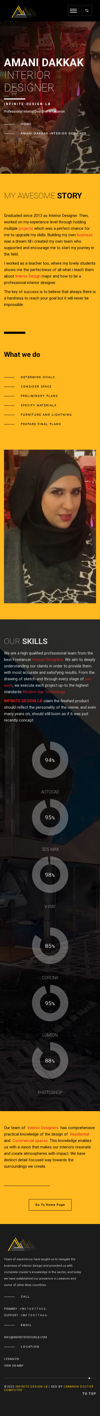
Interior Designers (47, 659)
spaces (41, 1140)
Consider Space (36, 386)
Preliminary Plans (39, 396)
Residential (79, 1134)
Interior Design (28, 276)
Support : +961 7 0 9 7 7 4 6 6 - (26, 1315)
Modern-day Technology (44, 691)
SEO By (57, 1386)
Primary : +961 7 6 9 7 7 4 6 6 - (26, 1309)
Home (26, 124)
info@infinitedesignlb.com (25, 1337)
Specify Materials (39, 405)
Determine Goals (38, 377)
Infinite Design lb (31, 1386)
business (85, 234)
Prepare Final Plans (41, 424)
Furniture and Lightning (46, 414)
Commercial (23, 1140)
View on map (13, 1365)
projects (26, 228)
